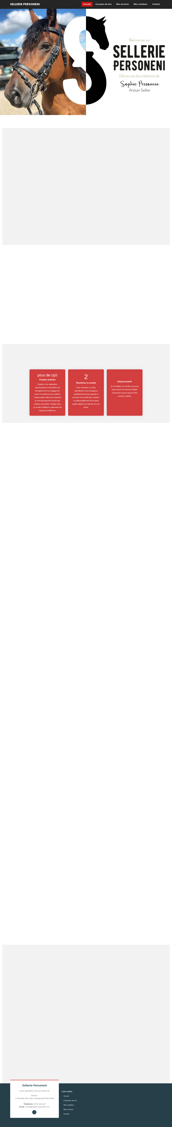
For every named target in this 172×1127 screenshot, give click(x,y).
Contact (156, 4)
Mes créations (140, 4)
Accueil (87, 4)
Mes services (122, 4)
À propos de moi (103, 4)
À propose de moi (70, 1100)
